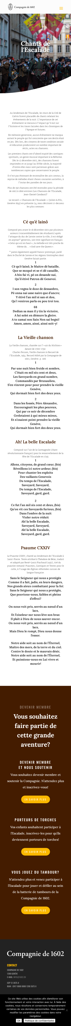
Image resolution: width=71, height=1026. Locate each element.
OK (19, 1020)
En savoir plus (36, 799)
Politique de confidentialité (39, 1020)
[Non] (66, 1010)
